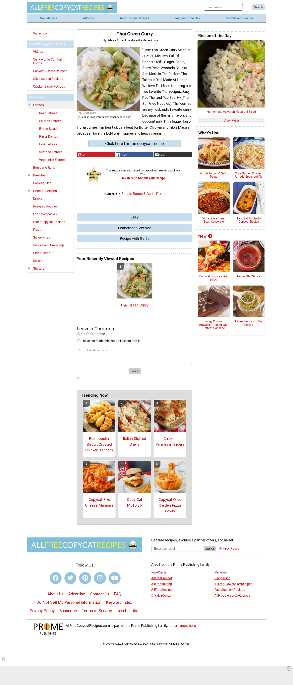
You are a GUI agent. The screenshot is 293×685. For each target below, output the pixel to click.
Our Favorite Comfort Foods (47, 61)
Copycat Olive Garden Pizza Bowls (169, 505)
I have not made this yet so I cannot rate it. (111, 341)
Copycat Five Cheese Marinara (99, 502)
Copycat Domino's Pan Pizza (213, 278)
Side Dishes (41, 253)
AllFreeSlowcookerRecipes (233, 584)
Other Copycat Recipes (49, 222)
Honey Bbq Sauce (248, 276)
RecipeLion (222, 578)
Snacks (38, 261)
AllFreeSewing (161, 590)
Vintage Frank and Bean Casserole (213, 220)
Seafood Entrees (51, 152)
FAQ (117, 594)
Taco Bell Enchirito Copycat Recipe (249, 220)
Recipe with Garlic (134, 238)
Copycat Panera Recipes (50, 71)
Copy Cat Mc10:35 (134, 502)
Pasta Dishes (48, 136)
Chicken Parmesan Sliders (170, 441)
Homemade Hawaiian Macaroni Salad (231, 112)
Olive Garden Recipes (48, 79)
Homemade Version (134, 228)
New (202, 236)
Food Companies (45, 214)
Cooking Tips (42, 183)
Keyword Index (119, 602)
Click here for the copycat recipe (134, 143)
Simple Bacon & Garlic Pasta (143, 194)
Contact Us (99, 594)
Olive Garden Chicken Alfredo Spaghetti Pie (249, 175)
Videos (38, 52)
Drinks (37, 199)
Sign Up (209, 548)
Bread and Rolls (44, 167)
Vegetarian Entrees (52, 160)
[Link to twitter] (70, 578)
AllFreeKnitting (161, 584)
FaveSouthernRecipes (229, 590)
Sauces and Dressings (49, 245)
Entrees (38, 105)
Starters (38, 268)
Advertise (76, 594)
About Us (55, 594)
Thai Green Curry (134, 305)
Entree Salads (48, 129)
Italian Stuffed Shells (134, 441)
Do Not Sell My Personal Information (68, 602)
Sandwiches (41, 237)
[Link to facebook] (56, 578)
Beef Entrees (48, 113)
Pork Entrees (48, 144)
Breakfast (40, 175)
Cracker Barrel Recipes (49, 86)
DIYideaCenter (161, 595)
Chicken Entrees (50, 121)
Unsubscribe (127, 610)
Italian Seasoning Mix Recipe (248, 323)
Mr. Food (220, 572)
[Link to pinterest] (85, 578)
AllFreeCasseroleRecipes (232, 595)
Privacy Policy (42, 610)
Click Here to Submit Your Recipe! (142, 178)
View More (231, 120)
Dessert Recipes (45, 191)
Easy (135, 217)
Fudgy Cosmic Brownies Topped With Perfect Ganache (213, 325)
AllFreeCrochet (161, 578)
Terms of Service (97, 610)
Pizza (37, 230)
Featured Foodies (45, 206)
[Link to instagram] (100, 578)
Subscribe (40, 33)
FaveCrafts (159, 572)
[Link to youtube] (115, 578)
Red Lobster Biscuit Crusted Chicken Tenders (99, 444)
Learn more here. (184, 626)
